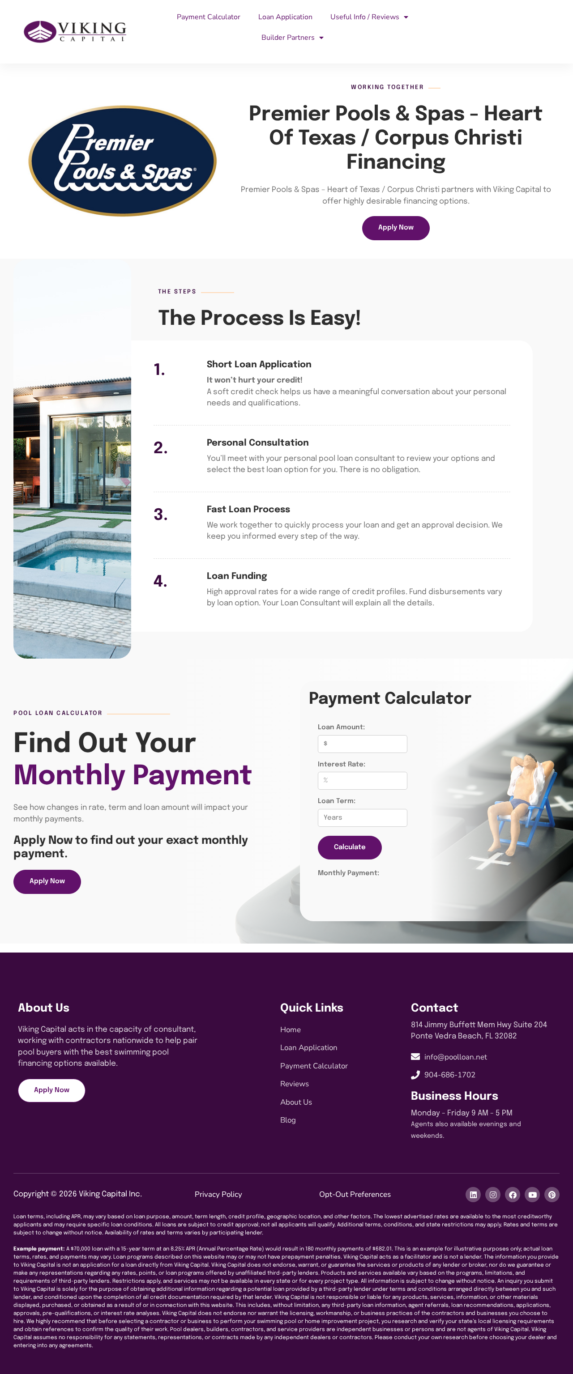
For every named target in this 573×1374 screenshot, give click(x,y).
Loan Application (285, 17)
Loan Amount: (341, 727)
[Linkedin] (473, 1194)
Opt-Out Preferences (355, 1194)
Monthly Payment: (348, 873)
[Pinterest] (552, 1194)
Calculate (350, 847)
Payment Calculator (208, 17)
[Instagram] (492, 1194)
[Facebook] (512, 1194)
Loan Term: (336, 801)
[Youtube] (532, 1194)
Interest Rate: (341, 764)
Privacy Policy (218, 1194)
